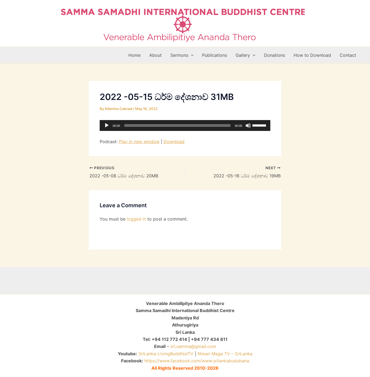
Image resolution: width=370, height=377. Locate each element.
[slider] (260, 125)
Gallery (243, 55)
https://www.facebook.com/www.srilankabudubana (196, 360)
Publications (214, 55)
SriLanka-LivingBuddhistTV (165, 353)
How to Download (312, 55)
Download (174, 141)
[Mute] (248, 125)
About (155, 55)
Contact (348, 55)
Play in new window (139, 141)
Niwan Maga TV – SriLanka (224, 353)
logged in (136, 219)
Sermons (179, 55)
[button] (191, 55)
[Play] (106, 125)
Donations (274, 55)
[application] (185, 125)
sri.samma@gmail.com (193, 346)
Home (134, 55)
